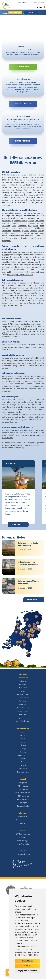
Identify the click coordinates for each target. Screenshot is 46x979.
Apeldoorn (32, 218)
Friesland (23, 738)
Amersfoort (6, 220)
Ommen (33, 230)
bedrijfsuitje (18, 272)
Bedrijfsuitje (23, 783)
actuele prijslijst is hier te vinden (20, 274)
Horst (42, 225)
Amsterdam (7, 218)
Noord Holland (23, 755)
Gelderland (23, 745)
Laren (20, 228)
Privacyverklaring (23, 816)
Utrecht (5, 233)
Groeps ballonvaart (23, 698)
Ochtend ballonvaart (23, 694)
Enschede (6, 225)
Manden (23, 681)
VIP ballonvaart (23, 786)
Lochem (28, 228)
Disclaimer (23, 823)
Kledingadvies (23, 688)
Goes (14, 225)
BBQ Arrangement (23, 796)
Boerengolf (23, 803)
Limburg (23, 752)
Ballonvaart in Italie (23, 806)
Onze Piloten (23, 701)
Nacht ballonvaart (23, 789)
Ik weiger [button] (27, 966)
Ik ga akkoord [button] (27, 961)
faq (24, 3)
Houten (5, 228)
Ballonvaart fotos (9, 30)
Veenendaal (14, 233)
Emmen (40, 223)
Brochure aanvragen (23, 711)
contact (41, 3)
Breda (31, 220)
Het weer (23, 691)
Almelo (24, 218)
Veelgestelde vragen (23, 718)
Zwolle (26, 233)
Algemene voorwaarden (23, 820)
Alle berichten (32, 600)
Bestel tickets (16, 524)
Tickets (31, 12)
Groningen (22, 225)
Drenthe (23, 735)
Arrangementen (32, 22)
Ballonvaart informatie (11, 22)
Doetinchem (18, 223)
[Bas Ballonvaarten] (6, 8)
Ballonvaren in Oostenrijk (23, 793)
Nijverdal (25, 230)
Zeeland (23, 765)
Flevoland (23, 742)
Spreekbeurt (23, 704)
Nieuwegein (6, 230)
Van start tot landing (23, 708)
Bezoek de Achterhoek (23, 721)
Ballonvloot (23, 684)
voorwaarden (32, 3)
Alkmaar (16, 218)
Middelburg (39, 228)
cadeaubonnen (14, 288)
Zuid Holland (23, 769)
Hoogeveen (33, 225)
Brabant (23, 732)
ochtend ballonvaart (32, 404)
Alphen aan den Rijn (20, 220)
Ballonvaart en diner (23, 799)
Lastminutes (14, 12)
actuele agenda (22, 347)
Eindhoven (30, 223)
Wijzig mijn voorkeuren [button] (27, 971)
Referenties (23, 714)
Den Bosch (39, 220)
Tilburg (41, 230)
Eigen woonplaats (23, 772)
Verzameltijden (23, 678)
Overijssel (23, 759)
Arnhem (40, 218)
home (20, 3)
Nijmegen (16, 230)
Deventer (5, 223)
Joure (13, 228)
